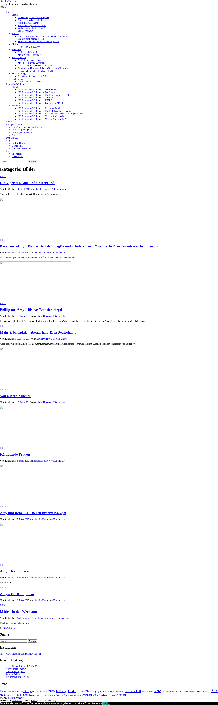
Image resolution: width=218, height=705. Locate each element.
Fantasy (15, 33)
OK (105, 703)
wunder (121, 694)
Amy (14, 135)
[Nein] (109, 704)
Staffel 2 (16, 105)
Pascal (185, 691)
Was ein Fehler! (13, 674)
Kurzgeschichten (14, 124)
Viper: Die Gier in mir (28, 23)
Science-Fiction (19, 57)
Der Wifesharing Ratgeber (30, 81)
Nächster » (10, 628)
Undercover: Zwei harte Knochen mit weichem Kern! (43, 36)
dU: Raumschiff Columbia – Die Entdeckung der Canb (43, 95)
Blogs (8, 140)
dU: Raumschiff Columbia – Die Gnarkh (37, 92)
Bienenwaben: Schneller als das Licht (35, 71)
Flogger (112, 691)
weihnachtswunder (104, 695)
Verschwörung (19, 73)
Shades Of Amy (25, 31)
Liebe (157, 691)
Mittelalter (16, 44)
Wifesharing (17, 145)
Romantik (16, 49)
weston (114, 695)
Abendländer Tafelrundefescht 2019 (23, 666)
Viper (72, 695)
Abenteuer (7, 691)
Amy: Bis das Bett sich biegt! (31, 20)
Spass (14, 695)
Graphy (34, 700)
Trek (43, 695)
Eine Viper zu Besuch (22, 132)
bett (58, 691)
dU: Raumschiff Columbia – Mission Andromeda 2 (42, 119)
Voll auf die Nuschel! (15, 396)
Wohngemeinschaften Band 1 (31, 28)
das (74, 691)
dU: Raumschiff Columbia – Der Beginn (37, 89)
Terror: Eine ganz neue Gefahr (32, 25)
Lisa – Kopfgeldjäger (22, 129)
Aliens (21, 691)
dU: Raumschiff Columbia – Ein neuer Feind (39, 108)
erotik (107, 691)
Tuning (49, 695)
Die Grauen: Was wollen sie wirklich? (35, 65)
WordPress (17, 700)
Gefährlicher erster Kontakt (30, 60)
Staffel (20, 695)
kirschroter (149, 691)
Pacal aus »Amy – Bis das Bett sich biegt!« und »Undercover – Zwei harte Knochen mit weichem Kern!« (79, 246)
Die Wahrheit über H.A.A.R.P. (32, 76)
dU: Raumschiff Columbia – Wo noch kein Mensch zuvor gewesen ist (50, 113)
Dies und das (12, 137)
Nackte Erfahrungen (21, 148)
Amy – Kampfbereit (15, 571)
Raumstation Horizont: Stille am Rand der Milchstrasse (43, 68)
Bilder (9, 121)
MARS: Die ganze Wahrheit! (31, 63)
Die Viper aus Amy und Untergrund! (27, 183)
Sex (214, 690)
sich (2, 694)
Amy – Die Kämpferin (17, 594)
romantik (208, 691)
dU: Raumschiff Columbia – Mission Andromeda (41, 116)
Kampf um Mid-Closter (29, 47)
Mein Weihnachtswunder (29, 55)
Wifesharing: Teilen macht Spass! (33, 17)
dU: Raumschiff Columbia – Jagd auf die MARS (41, 103)
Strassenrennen (35, 695)
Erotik (15, 15)
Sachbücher (17, 79)
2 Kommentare (59, 189)
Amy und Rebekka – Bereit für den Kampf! (33, 513)
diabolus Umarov (8, 1)
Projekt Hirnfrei (19, 143)
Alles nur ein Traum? (16, 669)
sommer (8, 695)
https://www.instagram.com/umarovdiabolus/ (21, 653)
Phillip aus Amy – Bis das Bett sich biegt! (31, 310)
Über (8, 151)
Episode (100, 691)
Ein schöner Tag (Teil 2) (17, 677)
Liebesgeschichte (168, 691)
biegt (64, 691)
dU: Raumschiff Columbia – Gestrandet (36, 97)
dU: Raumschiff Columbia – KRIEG (35, 100)
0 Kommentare (60, 316)
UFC (53, 695)
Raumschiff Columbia (16, 84)
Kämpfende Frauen (15, 454)
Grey (143, 691)
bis (70, 691)
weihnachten (89, 694)
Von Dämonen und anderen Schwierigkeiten (38, 41)
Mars (176, 691)
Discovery (90, 691)
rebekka (200, 691)
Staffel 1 (16, 87)
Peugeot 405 (191, 691)
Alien (15, 691)
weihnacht (77, 695)
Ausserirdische (40, 691)
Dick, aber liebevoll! (27, 52)
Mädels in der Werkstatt (18, 612)
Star (25, 694)
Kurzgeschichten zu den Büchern (27, 127)
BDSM (51, 691)
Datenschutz (17, 156)
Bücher (9, 12)
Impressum (17, 153)
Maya (180, 691)
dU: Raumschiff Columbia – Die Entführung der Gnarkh (44, 111)
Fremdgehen (119, 691)
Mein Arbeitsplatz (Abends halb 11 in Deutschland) (39, 332)
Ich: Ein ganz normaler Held (31, 39)
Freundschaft (133, 691)
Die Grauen (81, 691)
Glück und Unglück (15, 671)
